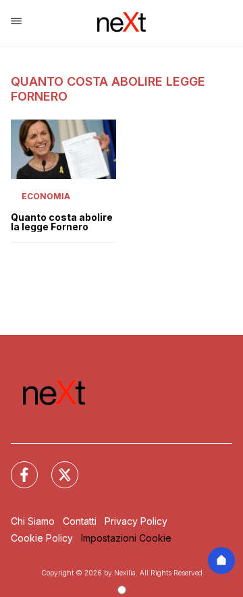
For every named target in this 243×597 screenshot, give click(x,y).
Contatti (80, 521)
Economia (46, 196)
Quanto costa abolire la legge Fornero (62, 222)
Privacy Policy (136, 521)
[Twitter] (56, 466)
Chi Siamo (33, 521)
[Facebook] (16, 466)
